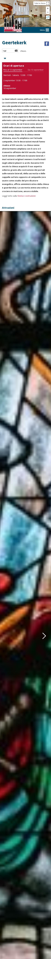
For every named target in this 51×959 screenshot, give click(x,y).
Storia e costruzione (26, 195)
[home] (13, 23)
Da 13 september (36, 69)
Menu (42, 30)
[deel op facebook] (46, 43)
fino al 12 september (12, 69)
